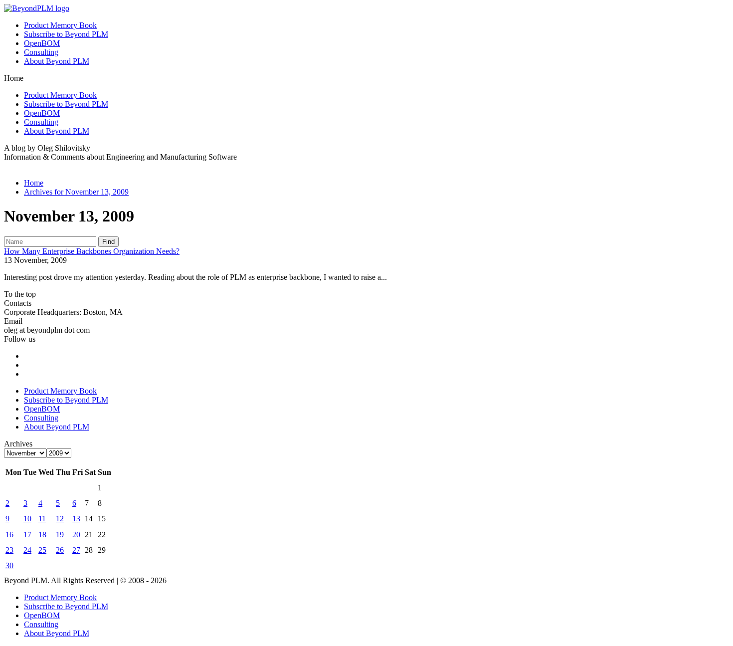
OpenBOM (42, 43)
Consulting (41, 52)
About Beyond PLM (56, 61)
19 (60, 534)
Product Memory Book (60, 25)
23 (9, 550)
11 (42, 518)
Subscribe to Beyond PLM (66, 34)
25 (42, 550)
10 (27, 518)
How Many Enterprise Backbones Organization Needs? (92, 251)
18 (42, 534)
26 (60, 550)
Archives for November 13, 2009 (76, 192)
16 (9, 534)
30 (9, 565)
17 (27, 534)
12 (60, 518)
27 (76, 550)
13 (76, 518)
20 (76, 534)
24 (27, 550)
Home (33, 183)
